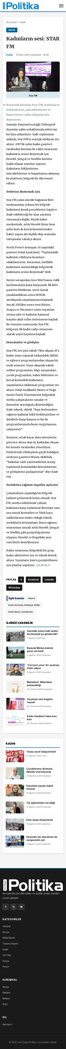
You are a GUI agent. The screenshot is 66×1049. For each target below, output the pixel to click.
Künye (5, 986)
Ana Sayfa (11, 22)
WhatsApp (14, 587)
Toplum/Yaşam (10, 943)
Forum (5, 966)
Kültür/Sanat (8, 937)
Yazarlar (6, 926)
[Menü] (61, 6)
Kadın (23, 22)
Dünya (5, 960)
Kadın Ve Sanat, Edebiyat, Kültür (24, 605)
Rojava (31, 598)
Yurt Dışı (6, 955)
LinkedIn (49, 579)
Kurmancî (7, 1024)
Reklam (6, 992)
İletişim (6, 998)
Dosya (5, 932)
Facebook (33, 579)
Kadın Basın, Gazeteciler (20, 612)
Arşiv (5, 1004)
